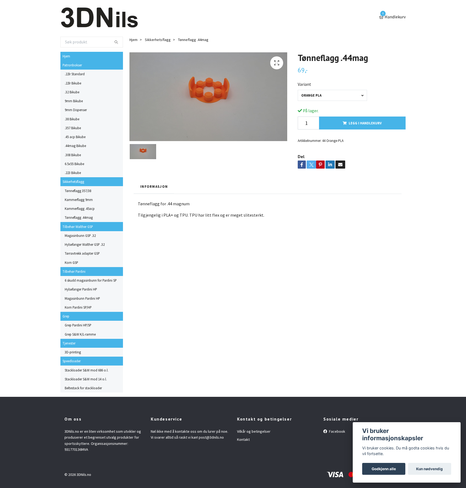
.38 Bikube (72, 119)
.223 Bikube (73, 172)
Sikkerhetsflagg (73, 181)
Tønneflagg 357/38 (78, 191)
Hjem (66, 56)
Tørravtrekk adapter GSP (82, 253)
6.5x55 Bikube (74, 164)
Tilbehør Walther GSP (78, 226)
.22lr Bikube (73, 83)
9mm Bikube (74, 101)
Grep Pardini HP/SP (78, 325)
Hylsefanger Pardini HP (81, 289)
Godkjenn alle (384, 469)
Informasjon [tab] (154, 186)
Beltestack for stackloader (83, 388)
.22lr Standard (75, 74)
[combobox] (332, 95)
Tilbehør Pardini (74, 271)
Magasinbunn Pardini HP (82, 298)
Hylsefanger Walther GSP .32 (85, 244)
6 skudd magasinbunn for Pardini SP (91, 280)
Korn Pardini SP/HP (78, 307)
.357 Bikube (73, 128)
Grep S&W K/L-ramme (80, 334)
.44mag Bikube (75, 146)
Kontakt (243, 439)
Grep (66, 316)
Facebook (336, 431)
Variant (304, 84)
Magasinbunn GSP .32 (80, 235)
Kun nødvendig (429, 469)
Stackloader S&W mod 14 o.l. (86, 379)
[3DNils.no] (99, 17)
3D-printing (73, 352)
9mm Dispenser (76, 110)
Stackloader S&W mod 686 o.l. (86, 370)
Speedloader (72, 361)
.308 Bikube (73, 155)
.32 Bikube (72, 92)
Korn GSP (71, 262)
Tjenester (69, 343)
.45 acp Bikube (75, 137)
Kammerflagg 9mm (79, 199)
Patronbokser (72, 65)
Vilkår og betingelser (253, 431)
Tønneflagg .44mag (79, 217)
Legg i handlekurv (365, 123)
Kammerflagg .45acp (80, 208)
